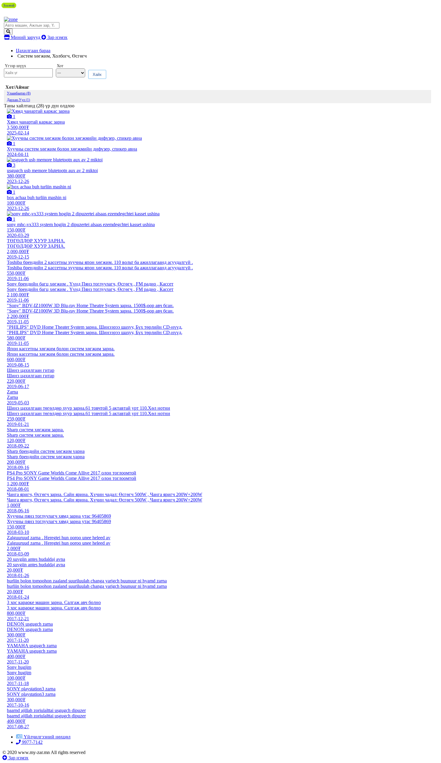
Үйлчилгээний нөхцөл (47, 736)
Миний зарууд (25, 37)
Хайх (97, 74)
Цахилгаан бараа (33, 50)
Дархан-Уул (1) (18, 100)
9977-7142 (32, 742)
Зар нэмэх (57, 37)
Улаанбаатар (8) (19, 93)
